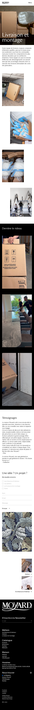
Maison (5, 652)
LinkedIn (4, 693)
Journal (4, 656)
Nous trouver (8, 672)
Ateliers (27, 574)
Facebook (4, 690)
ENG (5, 702)
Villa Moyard (6, 658)
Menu (30, 2)
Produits (4, 642)
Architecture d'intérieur (22, 591)
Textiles (4, 646)
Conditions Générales (7, 697)
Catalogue (7, 640)
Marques (4, 647)
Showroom (5, 644)
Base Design (9, 698)
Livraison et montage (8, 636)
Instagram (4, 691)
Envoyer (4, 508)
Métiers (5, 630)
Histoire (4, 654)
